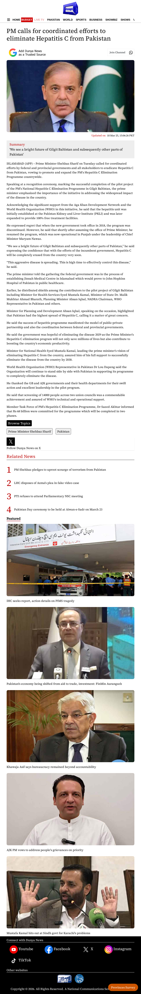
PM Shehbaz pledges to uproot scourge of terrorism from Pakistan (60, 470)
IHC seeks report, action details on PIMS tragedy (40, 601)
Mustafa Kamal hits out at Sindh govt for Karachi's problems (48, 933)
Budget (26, 19)
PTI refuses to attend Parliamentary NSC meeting (48, 496)
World (68, 19)
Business (95, 19)
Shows (125, 19)
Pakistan (53, 19)
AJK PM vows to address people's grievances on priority (45, 850)
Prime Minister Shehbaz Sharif (29, 431)
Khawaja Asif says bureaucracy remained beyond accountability (51, 767)
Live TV (39, 19)
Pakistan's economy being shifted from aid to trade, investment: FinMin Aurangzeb (64, 684)
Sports (81, 19)
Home (16, 19)
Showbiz (111, 19)
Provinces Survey (123, 987)
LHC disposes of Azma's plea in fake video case (46, 483)
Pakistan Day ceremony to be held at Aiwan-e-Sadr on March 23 (58, 509)
